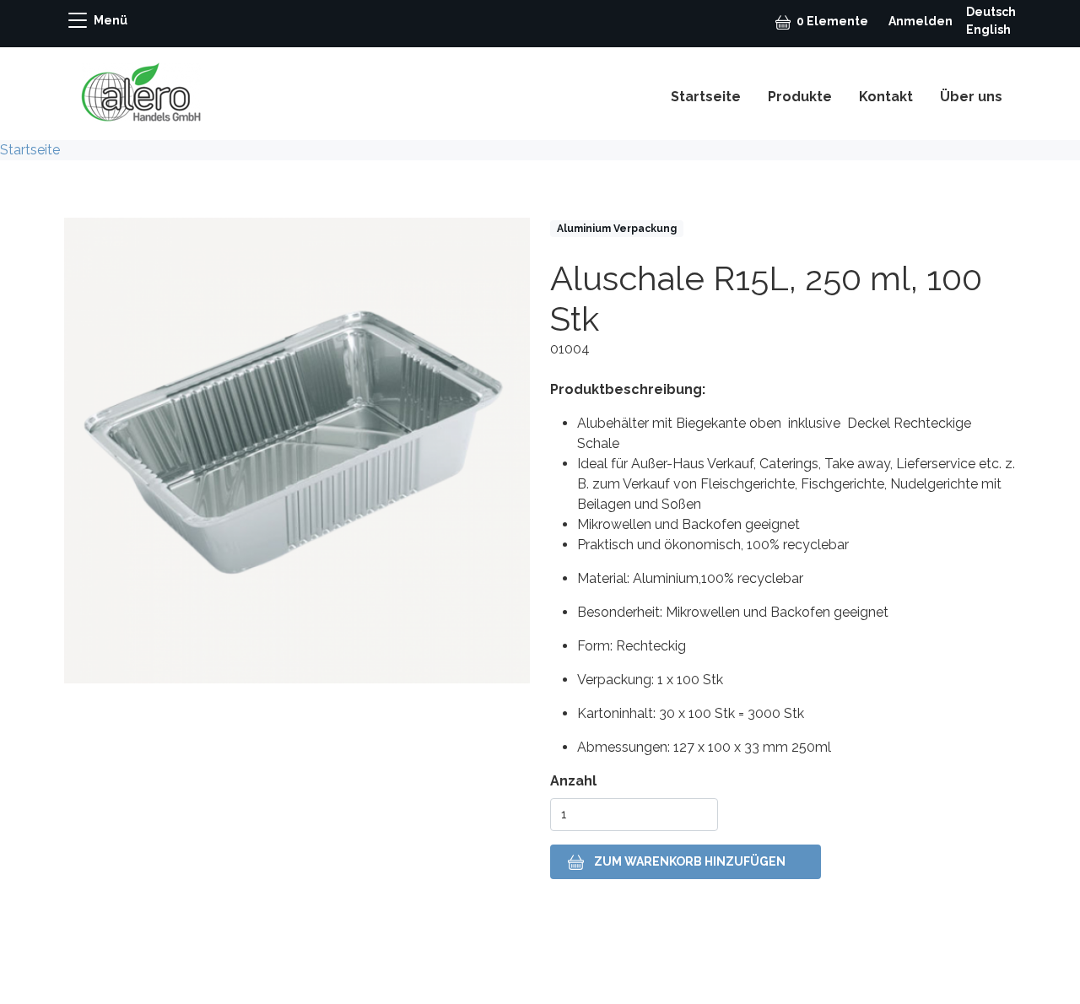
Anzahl (573, 781)
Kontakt (886, 97)
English (988, 29)
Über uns (971, 97)
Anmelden (920, 21)
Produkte (800, 97)
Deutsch (991, 12)
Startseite (706, 97)
